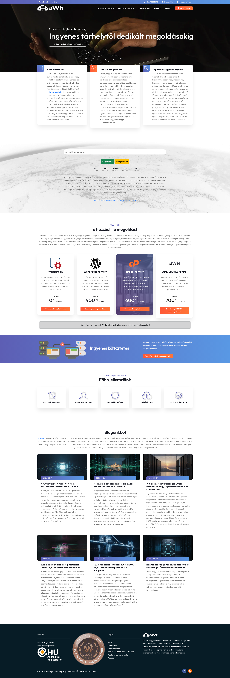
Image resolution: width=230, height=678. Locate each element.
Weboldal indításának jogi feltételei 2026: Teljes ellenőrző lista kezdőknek (60, 566)
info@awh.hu (168, 2)
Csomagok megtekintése (55, 309)
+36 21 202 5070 (152, 2)
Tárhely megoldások (105, 8)
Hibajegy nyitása (185, 2)
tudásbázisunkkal (54, 92)
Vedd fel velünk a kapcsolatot (116, 325)
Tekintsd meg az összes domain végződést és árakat (115, 200)
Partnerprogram (114, 649)
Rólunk (168, 8)
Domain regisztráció (45, 642)
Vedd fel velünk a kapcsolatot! (157, 356)
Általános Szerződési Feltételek (121, 651)
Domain (157, 8)
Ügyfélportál (184, 8)
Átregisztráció (122, 161)
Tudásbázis (112, 645)
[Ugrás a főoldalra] (50, 8)
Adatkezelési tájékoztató (118, 655)
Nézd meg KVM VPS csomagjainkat (174, 310)
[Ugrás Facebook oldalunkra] (184, 671)
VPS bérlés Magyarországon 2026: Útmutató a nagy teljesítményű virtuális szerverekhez (167, 486)
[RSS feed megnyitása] (190, 671)
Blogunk (40, 438)
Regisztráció (107, 161)
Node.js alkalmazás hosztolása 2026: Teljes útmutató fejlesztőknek (113, 485)
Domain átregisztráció (46, 645)
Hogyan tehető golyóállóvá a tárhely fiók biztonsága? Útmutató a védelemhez (167, 566)
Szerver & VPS (144, 8)
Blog (110, 642)
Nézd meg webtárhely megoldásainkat (68, 44)
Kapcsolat (112, 658)
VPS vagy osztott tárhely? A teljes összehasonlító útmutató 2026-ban (59, 485)
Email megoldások (126, 8)
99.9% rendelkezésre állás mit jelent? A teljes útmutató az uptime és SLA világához (113, 567)
